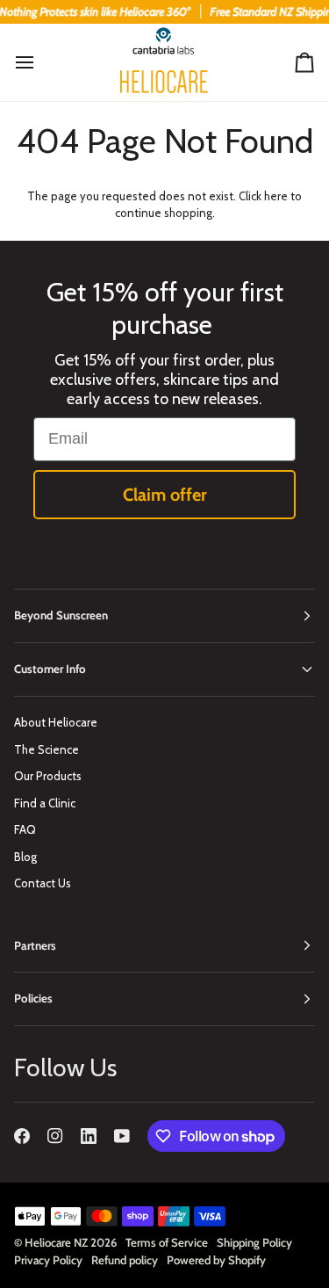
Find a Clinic (44, 803)
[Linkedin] (89, 1136)
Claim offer (165, 494)
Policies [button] (33, 998)
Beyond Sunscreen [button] (61, 615)
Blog (25, 857)
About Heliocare (55, 722)
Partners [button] (35, 945)
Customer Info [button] (50, 669)
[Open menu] (40, 63)
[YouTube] (122, 1136)
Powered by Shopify (216, 1260)
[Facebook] (22, 1136)
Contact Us (42, 883)
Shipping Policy (254, 1242)
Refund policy (124, 1260)
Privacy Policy (48, 1260)
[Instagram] (55, 1136)
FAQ (25, 829)
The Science (46, 749)
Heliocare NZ (56, 1242)
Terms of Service (166, 1242)
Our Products (48, 776)
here (276, 196)
